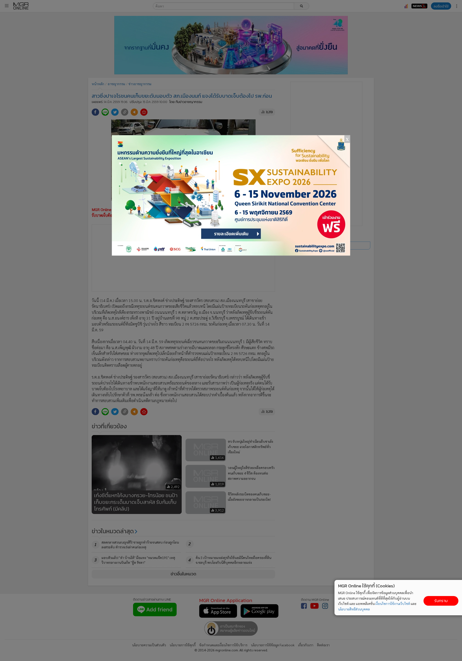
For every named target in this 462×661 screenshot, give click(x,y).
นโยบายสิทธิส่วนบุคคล (354, 609)
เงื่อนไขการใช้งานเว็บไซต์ (392, 603)
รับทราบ (441, 601)
